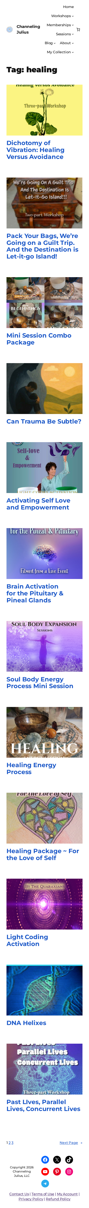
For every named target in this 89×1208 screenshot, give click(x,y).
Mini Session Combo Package (39, 339)
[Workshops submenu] (73, 16)
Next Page (71, 1142)
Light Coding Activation (27, 941)
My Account (67, 1194)
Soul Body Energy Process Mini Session (39, 683)
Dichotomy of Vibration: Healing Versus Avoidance (35, 150)
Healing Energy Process (31, 769)
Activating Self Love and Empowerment (38, 504)
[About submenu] (73, 43)
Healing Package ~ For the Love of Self (42, 855)
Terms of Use (43, 1194)
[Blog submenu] (55, 43)
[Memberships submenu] (73, 25)
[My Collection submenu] (73, 52)
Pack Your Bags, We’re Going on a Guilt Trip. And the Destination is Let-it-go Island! (42, 246)
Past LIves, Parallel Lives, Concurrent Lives (43, 1106)
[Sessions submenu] (73, 34)
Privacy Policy (31, 1199)
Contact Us (19, 1194)
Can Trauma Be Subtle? (43, 421)
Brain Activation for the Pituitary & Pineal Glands (35, 593)
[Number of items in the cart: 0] (78, 29)
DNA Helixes (26, 1023)
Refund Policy (58, 1199)
